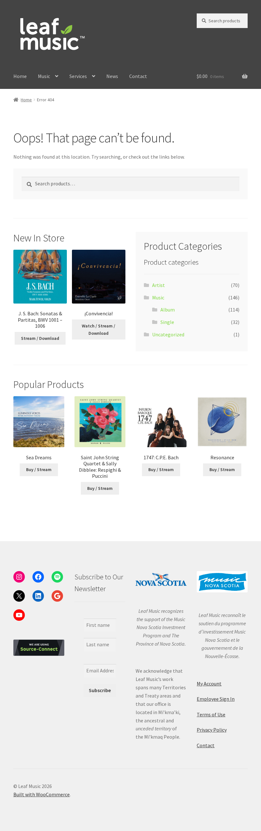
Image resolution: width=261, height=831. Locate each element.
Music (44, 76)
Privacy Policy (212, 730)
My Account (209, 683)
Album (167, 309)
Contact (138, 76)
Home (20, 76)
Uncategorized (168, 334)
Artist (158, 285)
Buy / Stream (39, 469)
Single (167, 322)
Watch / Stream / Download (98, 329)
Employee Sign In (216, 699)
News (112, 76)
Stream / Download (40, 338)
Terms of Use (211, 714)
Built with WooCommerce (41, 794)
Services (78, 76)
